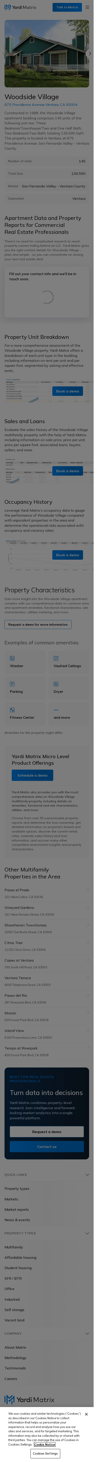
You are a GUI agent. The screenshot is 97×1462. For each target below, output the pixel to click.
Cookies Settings (45, 1453)
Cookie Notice (44, 1444)
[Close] (86, 1414)
